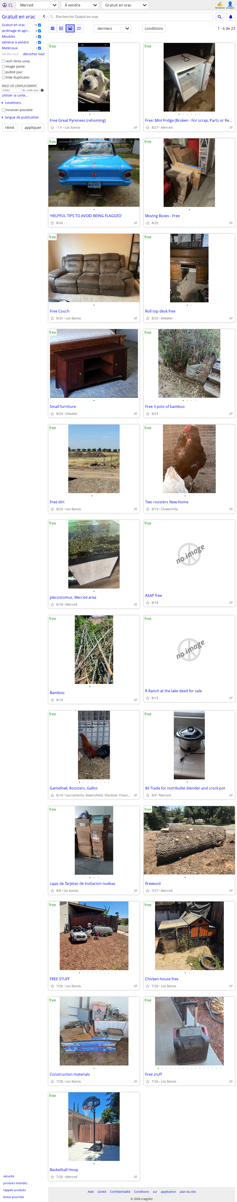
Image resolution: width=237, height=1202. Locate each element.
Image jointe (15, 66)
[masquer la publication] (135, 127)
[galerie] (70, 28)
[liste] (52, 28)
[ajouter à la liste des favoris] (52, 127)
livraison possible (19, 110)
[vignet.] (61, 28)
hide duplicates (18, 77)
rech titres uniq (18, 61)
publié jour (14, 72)
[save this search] (230, 17)
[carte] (79, 28)
